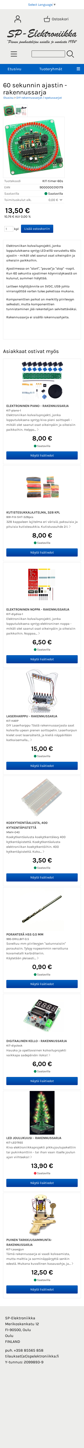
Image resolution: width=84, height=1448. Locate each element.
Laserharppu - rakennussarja (31, 716)
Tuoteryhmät (50, 69)
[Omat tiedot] (17, 19)
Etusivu (14, 69)
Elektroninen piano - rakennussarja (37, 406)
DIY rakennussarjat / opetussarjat (39, 97)
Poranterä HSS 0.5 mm (24, 934)
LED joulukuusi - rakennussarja (33, 1138)
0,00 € (54, 200)
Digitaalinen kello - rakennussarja (36, 1041)
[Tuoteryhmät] (14, 54)
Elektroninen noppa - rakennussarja (37, 609)
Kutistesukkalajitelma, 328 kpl (33, 512)
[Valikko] (78, 69)
